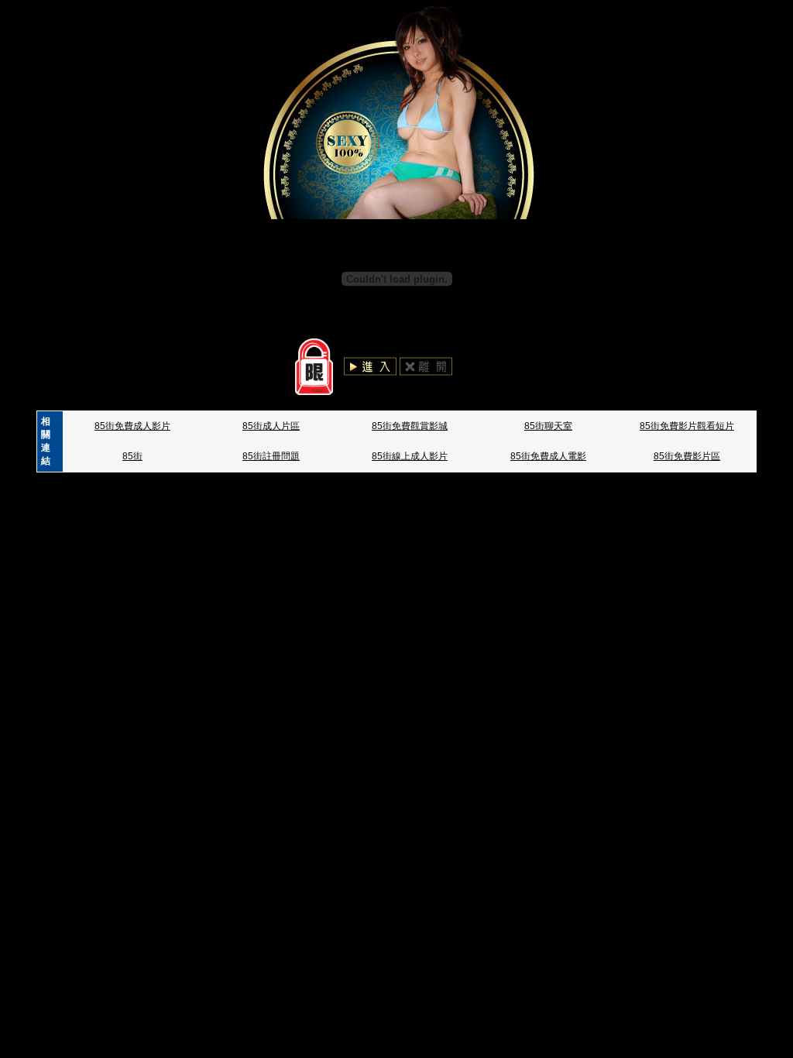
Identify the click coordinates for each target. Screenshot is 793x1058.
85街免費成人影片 (132, 426)
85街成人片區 (271, 426)
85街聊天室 (548, 426)
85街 (132, 456)
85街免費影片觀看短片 (687, 426)
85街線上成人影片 (410, 456)
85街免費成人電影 (548, 456)
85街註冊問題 (271, 456)
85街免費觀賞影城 (410, 426)
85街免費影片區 (687, 456)
